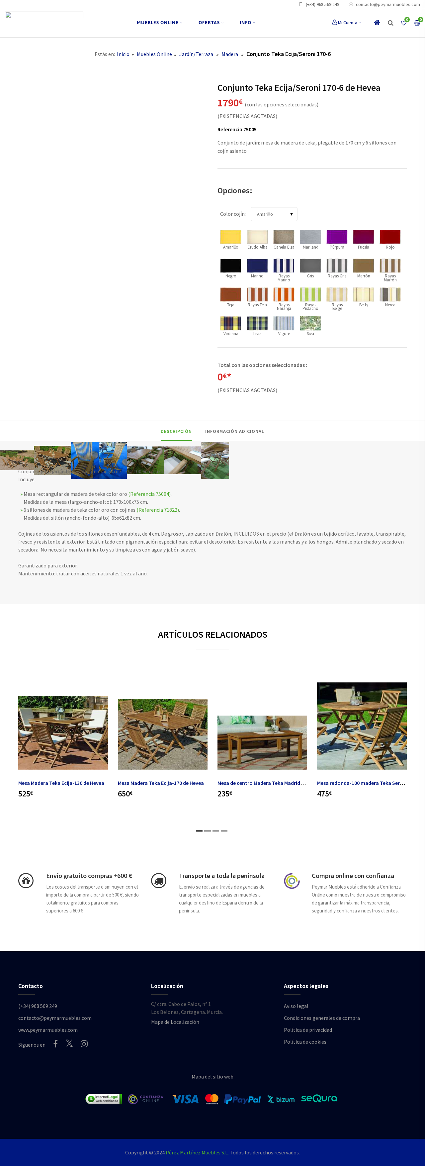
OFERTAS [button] (209, 22)
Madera (229, 54)
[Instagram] (84, 1044)
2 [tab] (207, 831)
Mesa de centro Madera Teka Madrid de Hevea (269, 783)
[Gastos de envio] (26, 880)
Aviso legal (296, 1006)
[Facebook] (55, 1044)
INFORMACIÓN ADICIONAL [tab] (234, 431)
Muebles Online (154, 54)
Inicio (123, 54)
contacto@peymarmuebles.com (388, 4)
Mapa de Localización (175, 1022)
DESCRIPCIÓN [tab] (176, 431)
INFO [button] (245, 22)
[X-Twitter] (69, 1043)
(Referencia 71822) (157, 509)
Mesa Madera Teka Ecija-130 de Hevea (61, 783)
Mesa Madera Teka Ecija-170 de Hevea (161, 783)
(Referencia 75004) (149, 494)
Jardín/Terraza (196, 54)
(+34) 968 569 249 (322, 4)
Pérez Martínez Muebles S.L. (197, 1152)
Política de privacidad (308, 1029)
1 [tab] (199, 831)
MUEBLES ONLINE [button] (158, 22)
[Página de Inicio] (44, 23)
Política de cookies (305, 1041)
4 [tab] (224, 831)
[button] (390, 23)
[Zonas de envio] (158, 880)
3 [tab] (215, 831)
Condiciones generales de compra (322, 1018)
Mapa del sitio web (212, 1076)
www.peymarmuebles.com (48, 1029)
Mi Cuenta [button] (347, 23)
